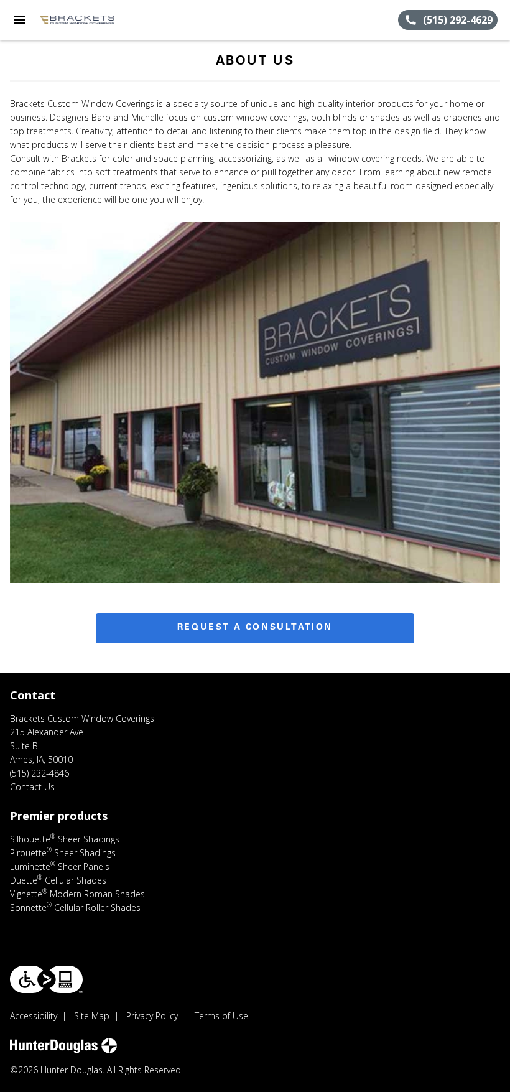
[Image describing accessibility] (46, 979)
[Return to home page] (77, 19)
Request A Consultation (255, 627)
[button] (19, 19)
